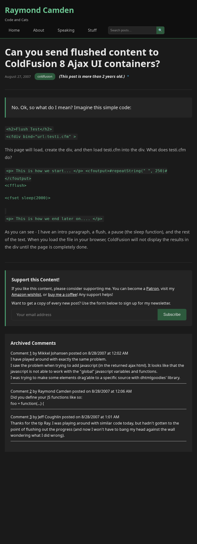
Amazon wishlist (26, 294)
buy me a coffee (62, 294)
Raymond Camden (39, 10)
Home (14, 30)
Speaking (66, 30)
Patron (152, 288)
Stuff (92, 30)
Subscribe (172, 314)
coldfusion (44, 76)
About (38, 30)
